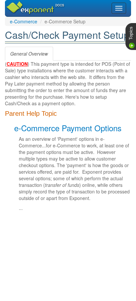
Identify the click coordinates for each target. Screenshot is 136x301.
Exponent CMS (27, 4)
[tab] (29, 54)
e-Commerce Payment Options (67, 128)
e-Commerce (23, 21)
